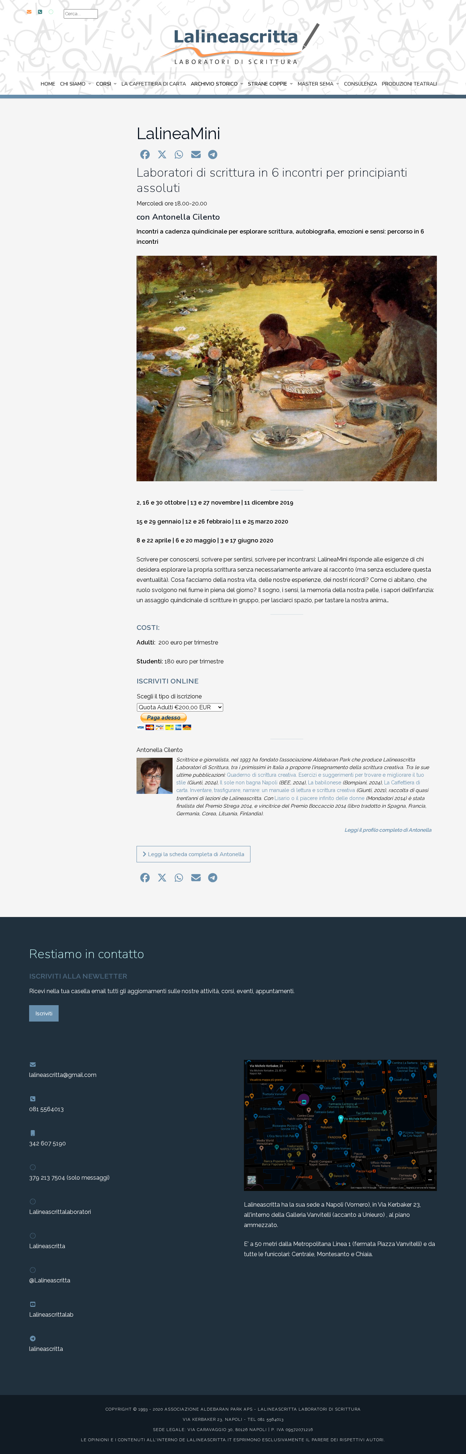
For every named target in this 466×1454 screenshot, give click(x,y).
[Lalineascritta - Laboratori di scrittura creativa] (233, 42)
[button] (145, 154)
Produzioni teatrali (409, 84)
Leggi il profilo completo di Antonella (387, 830)
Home (48, 84)
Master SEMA (315, 84)
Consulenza (360, 84)
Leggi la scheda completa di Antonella (195, 854)
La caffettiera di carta (154, 84)
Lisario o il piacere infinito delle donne (319, 798)
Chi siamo (73, 84)
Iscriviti (43, 1014)
